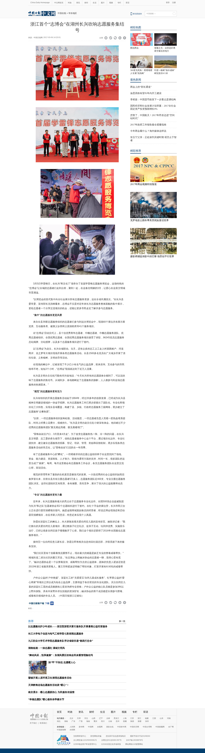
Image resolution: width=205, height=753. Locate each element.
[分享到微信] (115, 38)
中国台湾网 (147, 727)
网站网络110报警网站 (134, 744)
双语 (127, 3)
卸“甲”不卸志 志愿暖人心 (61, 662)
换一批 (122, 621)
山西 (93, 718)
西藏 (125, 721)
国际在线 (109, 727)
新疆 (139, 721)
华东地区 (72, 13)
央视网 (99, 727)
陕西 (132, 721)
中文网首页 (58, 3)
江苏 (132, 718)
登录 (168, 2)
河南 (169, 718)
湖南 (66, 721)
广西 (81, 721)
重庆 (95, 721)
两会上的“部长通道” (141, 87)
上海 (125, 718)
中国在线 (62, 13)
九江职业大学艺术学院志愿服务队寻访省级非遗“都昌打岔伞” (60, 641)
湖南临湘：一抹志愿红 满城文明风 (46, 648)
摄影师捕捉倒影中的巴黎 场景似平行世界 (152, 256)
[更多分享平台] (124, 38)
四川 (103, 721)
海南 (88, 721)
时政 (70, 3)
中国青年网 (121, 727)
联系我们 (43, 723)
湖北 (58, 721)
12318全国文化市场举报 (111, 744)
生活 (94, 3)
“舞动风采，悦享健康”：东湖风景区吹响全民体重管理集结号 (60, 655)
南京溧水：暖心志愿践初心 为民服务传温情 (51, 692)
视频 (111, 3)
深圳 (147, 721)
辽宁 (101, 718)
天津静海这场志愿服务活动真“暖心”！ (48, 685)
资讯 (78, 3)
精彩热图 (135, 27)
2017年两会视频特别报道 (143, 184)
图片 (103, 3)
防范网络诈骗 (95, 736)
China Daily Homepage (40, 2)
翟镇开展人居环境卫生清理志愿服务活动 (49, 678)
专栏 (119, 3)
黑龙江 (116, 718)
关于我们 (33, 723)
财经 (86, 3)
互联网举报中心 (79, 736)
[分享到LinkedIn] (120, 38)
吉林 (108, 718)
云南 (110, 721)
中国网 (90, 727)
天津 (79, 718)
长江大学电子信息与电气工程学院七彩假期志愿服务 (55, 633)
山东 (161, 718)
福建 (147, 718)
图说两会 (134, 48)
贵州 (117, 721)
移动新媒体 (137, 14)
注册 (174, 2)
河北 (86, 718)
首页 (59, 712)
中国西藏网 (159, 727)
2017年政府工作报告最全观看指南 (148, 124)
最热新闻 (135, 79)
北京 (71, 718)
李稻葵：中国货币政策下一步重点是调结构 (153, 99)
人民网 (72, 727)
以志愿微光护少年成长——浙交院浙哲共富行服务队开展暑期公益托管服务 (67, 626)
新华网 (81, 727)
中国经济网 (134, 727)
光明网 (72, 730)
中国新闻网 (61, 730)
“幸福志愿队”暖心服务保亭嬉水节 (46, 699)
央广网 (171, 727)
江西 (154, 718)
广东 (73, 721)
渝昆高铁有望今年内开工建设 (145, 93)
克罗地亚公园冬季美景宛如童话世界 (149, 220)
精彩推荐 (135, 150)
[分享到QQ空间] (106, 38)
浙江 (139, 718)
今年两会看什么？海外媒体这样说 (148, 131)
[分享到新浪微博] (110, 38)
